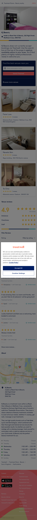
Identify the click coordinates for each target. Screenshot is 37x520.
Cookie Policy (13, 262)
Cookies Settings (18, 273)
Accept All (18, 268)
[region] (18, 260)
